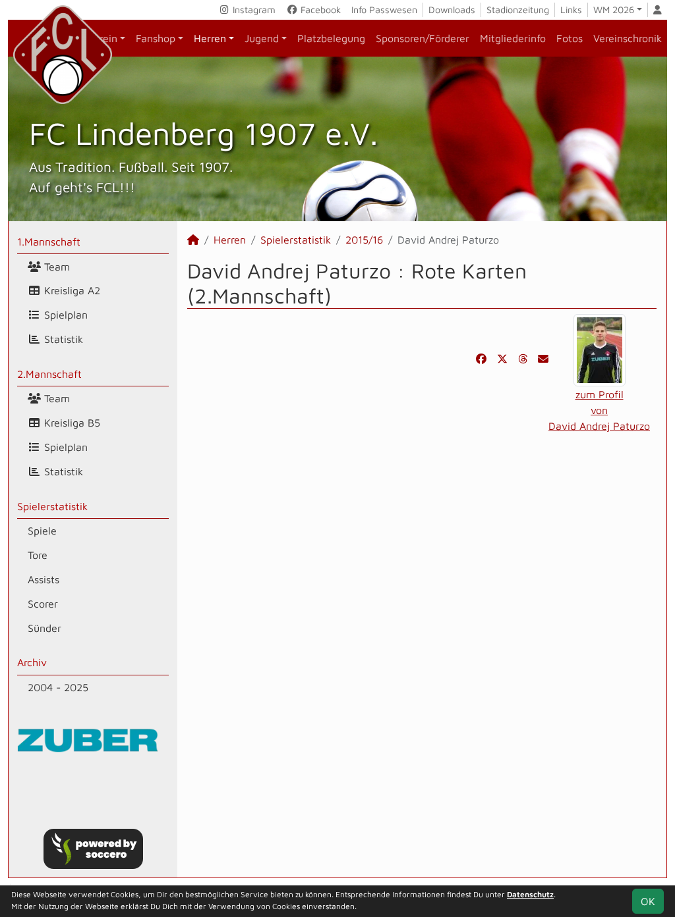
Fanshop (155, 38)
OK (648, 901)
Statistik (62, 339)
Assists (43, 579)
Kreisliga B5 (70, 423)
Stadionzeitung (517, 9)
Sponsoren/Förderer (422, 38)
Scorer (43, 604)
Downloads (451, 9)
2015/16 (364, 240)
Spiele (42, 531)
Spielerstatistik (52, 506)
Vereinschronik (627, 38)
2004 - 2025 (58, 687)
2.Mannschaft (49, 374)
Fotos (569, 38)
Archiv (32, 662)
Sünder (44, 628)
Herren (210, 38)
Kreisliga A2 (70, 290)
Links (571, 9)
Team (55, 267)
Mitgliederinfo (513, 38)
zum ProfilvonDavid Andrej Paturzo (599, 410)
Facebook (319, 9)
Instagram (253, 9)
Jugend (262, 38)
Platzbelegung (331, 38)
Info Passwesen (384, 9)
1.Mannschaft (48, 242)
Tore (37, 555)
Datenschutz (530, 894)
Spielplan (64, 315)
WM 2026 (613, 9)
